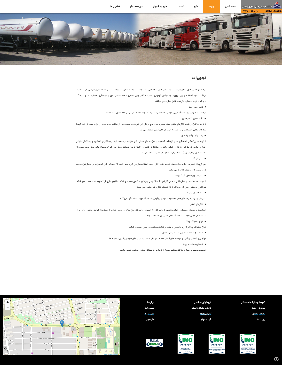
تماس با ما (115, 6)
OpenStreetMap (114, 354)
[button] (62, 323)
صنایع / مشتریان (160, 6)
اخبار (196, 6)
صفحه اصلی (230, 6)
